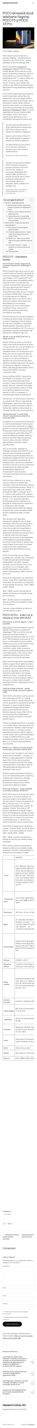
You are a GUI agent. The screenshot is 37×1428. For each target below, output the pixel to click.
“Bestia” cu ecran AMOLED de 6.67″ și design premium (19, 213)
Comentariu (6, 1266)
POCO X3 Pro (7, 627)
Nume (5, 1287)
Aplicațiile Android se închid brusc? (27, 1236)
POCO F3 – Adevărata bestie (14, 203)
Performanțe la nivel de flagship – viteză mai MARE (18, 229)
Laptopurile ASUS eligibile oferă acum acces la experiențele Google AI (14, 1392)
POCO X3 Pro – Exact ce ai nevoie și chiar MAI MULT (17, 224)
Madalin (9, 51)
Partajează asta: (13, 251)
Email (4, 1295)
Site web (5, 1303)
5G (4, 1223)
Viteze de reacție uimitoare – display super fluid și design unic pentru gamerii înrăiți (20, 234)
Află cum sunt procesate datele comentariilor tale (18, 1337)
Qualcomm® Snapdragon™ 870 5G (15, 68)
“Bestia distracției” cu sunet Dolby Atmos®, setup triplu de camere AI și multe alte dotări (19, 218)
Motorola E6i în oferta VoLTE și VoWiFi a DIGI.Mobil (11, 1237)
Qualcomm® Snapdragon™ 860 (14, 110)
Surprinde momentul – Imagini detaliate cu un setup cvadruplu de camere (19, 247)
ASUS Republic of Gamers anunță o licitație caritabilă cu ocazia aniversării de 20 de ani (15, 1382)
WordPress (31, 1424)
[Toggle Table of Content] (30, 200)
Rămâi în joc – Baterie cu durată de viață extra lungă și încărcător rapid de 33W (20, 240)
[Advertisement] (18, 1134)
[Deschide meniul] (33, 3)
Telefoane (16, 51)
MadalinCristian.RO (10, 3)
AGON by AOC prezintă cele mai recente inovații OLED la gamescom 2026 (14, 1373)
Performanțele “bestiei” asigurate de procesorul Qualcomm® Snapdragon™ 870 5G (19, 207)
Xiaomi (9, 1223)
